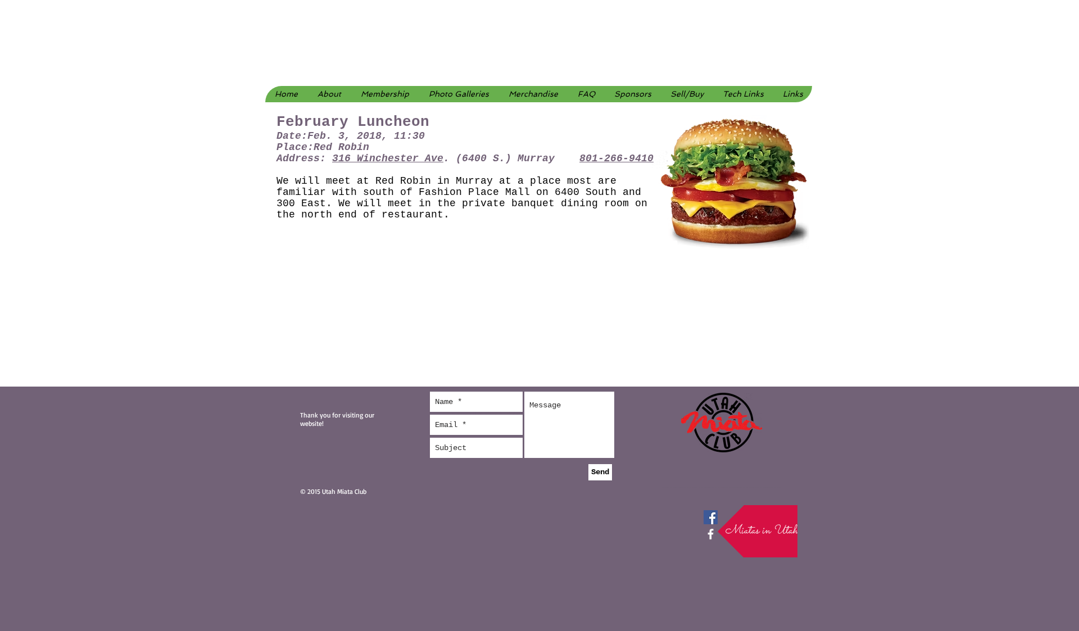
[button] (458, 94)
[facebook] (711, 534)
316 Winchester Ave (387, 158)
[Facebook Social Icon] (711, 517)
